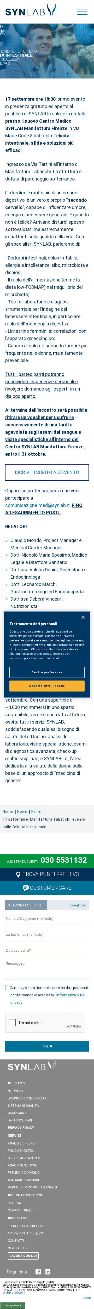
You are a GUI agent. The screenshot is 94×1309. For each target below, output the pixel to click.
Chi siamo (16, 1083)
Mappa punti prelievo (25, 1233)
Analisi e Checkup (22, 1143)
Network (15, 1091)
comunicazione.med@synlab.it (37, 505)
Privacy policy (21, 1128)
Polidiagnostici (21, 1151)
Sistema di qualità (23, 1106)
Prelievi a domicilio (24, 1173)
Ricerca (14, 1203)
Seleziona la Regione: (25, 905)
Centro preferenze (13, 1305)
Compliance (17, 1113)
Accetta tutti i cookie (47, 686)
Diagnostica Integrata (27, 1098)
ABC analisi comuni (23, 1180)
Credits (87, 1297)
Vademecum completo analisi (32, 1187)
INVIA (47, 1046)
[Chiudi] (83, 617)
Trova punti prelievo (50, 874)
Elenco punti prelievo (26, 1226)
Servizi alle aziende (24, 1158)
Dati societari (20, 1120)
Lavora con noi (23, 1256)
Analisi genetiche (22, 1165)
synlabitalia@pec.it (14, 1292)
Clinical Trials (20, 1210)
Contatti (16, 1241)
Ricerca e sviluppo (25, 1195)
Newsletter (18, 1248)
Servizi (14, 1135)
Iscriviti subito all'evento (47, 472)
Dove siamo (18, 1218)
